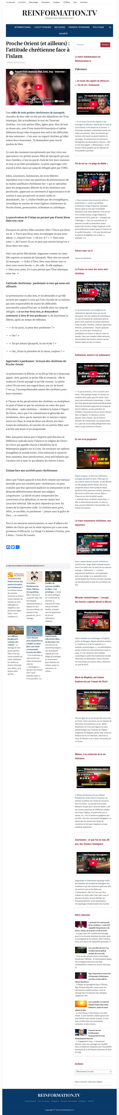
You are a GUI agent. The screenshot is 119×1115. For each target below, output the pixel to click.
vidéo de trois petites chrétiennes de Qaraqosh (37, 112)
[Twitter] (0, 13)
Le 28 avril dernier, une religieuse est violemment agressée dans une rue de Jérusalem (90, 313)
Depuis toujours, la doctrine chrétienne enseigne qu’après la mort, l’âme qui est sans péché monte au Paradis (91, 479)
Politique (98, 27)
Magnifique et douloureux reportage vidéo (92, 881)
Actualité (22, 2)
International (23, 27)
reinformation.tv (59, 12)
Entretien (45, 2)
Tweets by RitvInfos (83, 258)
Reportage (33, 2)
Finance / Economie (79, 27)
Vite (75, 2)
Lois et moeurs (42, 27)
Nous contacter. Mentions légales (88, 1082)
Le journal (10, 2)
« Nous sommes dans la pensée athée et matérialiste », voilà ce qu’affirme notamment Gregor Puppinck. (91, 203)
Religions (60, 27)
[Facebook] (0, 12)
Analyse (56, 2)
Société (63, 34)
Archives (84, 2)
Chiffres (66, 2)
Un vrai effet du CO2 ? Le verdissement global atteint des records (98, 951)
